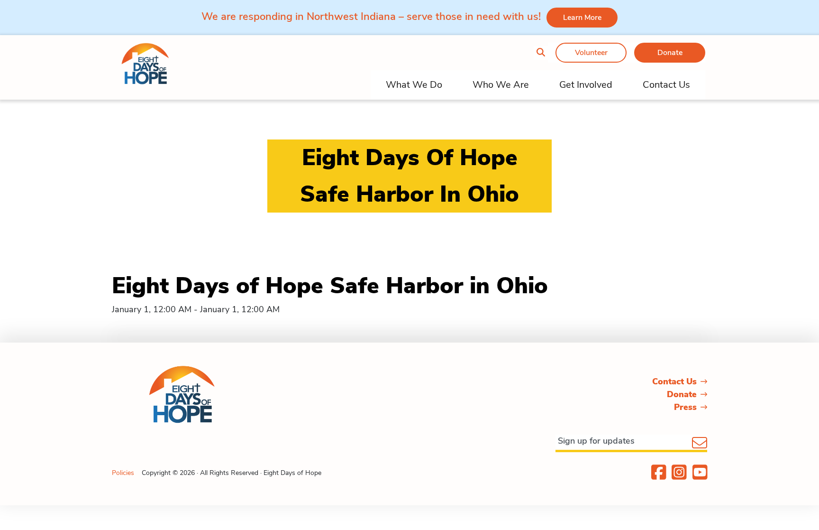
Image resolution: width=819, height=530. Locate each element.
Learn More (582, 17)
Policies (123, 472)
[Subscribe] (699, 443)
